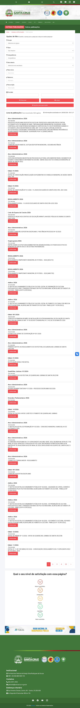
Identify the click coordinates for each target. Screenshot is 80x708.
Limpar (58, 100)
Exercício (10, 70)
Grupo (9, 40)
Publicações (40, 22)
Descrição (10, 85)
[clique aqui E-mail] (33, 700)
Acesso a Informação (18, 32)
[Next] (71, 564)
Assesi (33, 705)
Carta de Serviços (48, 22)
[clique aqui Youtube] (42, 700)
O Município (17, 22)
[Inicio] (6, 22)
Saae (53, 22)
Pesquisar (23, 100)
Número (10, 77)
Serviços (30, 22)
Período (10, 92)
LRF (35, 22)
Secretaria (10, 62)
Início (7, 32)
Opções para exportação (40, 105)
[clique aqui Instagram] (47, 700)
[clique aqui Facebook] (37, 700)
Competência (11, 55)
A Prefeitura (11, 22)
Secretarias (24, 22)
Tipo (8, 47)
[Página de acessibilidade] (42, 2)
